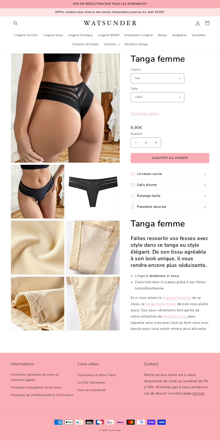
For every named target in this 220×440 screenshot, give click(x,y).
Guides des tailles (145, 113)
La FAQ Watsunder (91, 382)
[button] (15, 23)
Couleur (136, 70)
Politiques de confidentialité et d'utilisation (42, 395)
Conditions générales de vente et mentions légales (35, 377)
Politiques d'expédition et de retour (36, 387)
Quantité (136, 134)
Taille (134, 89)
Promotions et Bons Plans (97, 375)
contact (198, 393)
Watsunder (115, 430)
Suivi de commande (92, 390)
